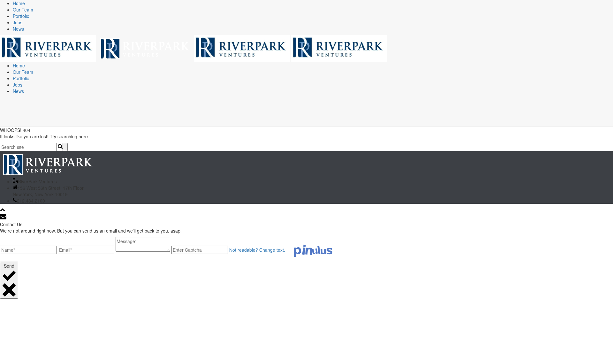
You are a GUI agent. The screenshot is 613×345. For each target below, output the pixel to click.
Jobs (17, 22)
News (18, 29)
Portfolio (21, 16)
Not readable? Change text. (257, 250)
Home (19, 3)
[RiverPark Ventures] (193, 48)
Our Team (23, 9)
